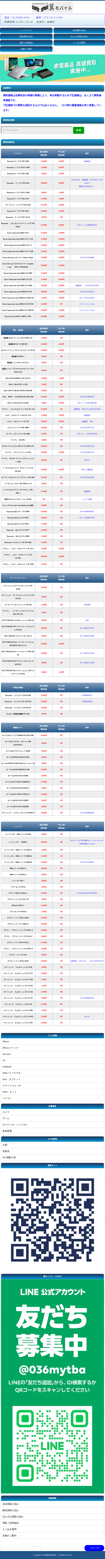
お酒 (4, 1145)
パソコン (7, 1098)
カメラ (5, 1112)
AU (4, 1060)
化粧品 (5, 1151)
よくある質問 (79, 43)
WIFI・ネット (9, 1092)
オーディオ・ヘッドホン (15, 1124)
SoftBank (6, 1066)
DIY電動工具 (9, 1157)
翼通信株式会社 (51, 1555)
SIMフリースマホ (11, 1073)
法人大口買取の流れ (79, 37)
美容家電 (7, 1131)
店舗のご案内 (26, 49)
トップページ (26, 30)
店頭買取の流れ (79, 30)
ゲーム (5, 1118)
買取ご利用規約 (26, 43)
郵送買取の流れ (26, 37)
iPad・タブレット (11, 1079)
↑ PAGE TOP (94, 1548)
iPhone (5, 1041)
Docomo (6, 1054)
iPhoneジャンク (10, 1047)
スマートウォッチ (11, 1085)
